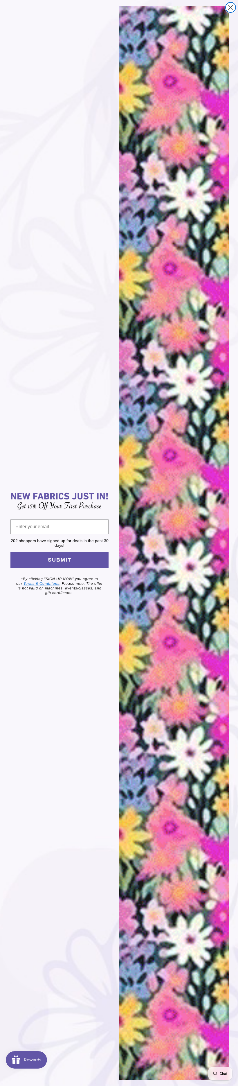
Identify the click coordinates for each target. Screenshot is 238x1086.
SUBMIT (59, 560)
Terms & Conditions (41, 584)
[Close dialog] (231, 7)
